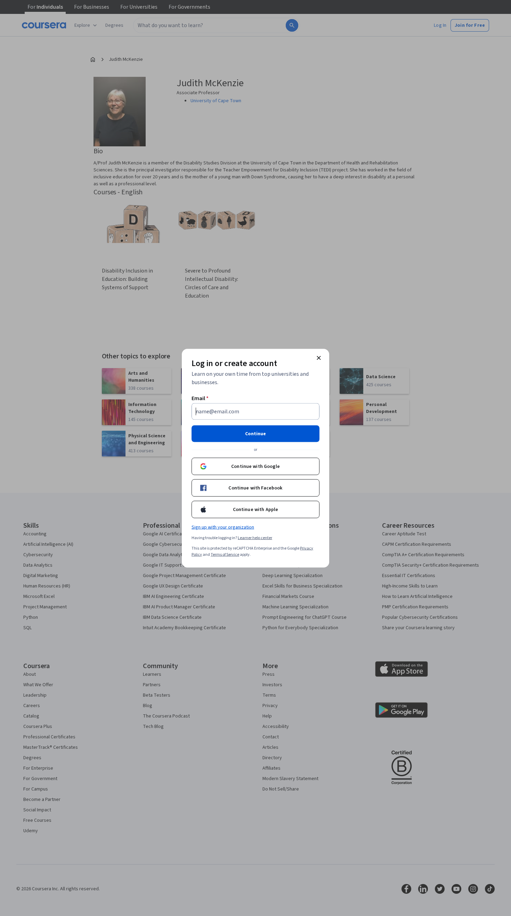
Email (200, 398)
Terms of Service (225, 554)
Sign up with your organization (223, 527)
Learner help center (255, 538)
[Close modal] (319, 357)
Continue (255, 433)
